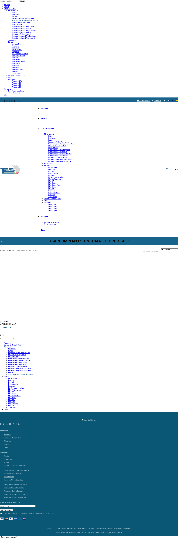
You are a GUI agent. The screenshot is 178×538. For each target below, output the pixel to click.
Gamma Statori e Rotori (16, 75)
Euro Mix (15, 48)
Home (3, 250)
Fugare (14, 17)
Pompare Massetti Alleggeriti (23, 26)
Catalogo (11, 79)
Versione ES (16, 85)
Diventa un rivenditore (16, 91)
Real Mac (15, 67)
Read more (7, 327)
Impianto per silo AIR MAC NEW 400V (8, 323)
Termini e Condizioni (76, 533)
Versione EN (16, 83)
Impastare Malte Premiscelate (23, 18)
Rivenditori (8, 89)
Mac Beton (16, 60)
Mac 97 (15, 58)
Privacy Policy (61, 533)
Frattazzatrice (17, 50)
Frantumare (16, 15)
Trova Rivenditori (14, 93)
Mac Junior (16, 64)
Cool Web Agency (98, 533)
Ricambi (11, 42)
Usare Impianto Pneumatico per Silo (25, 20)
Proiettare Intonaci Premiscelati (23, 38)
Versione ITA (17, 81)
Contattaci (157, 101)
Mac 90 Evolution (18, 56)
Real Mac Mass (18, 69)
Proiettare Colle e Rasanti (21, 34)
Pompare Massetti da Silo (21, 28)
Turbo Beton (16, 73)
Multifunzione (17, 24)
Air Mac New (17, 44)
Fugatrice (15, 52)
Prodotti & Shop (10, 9)
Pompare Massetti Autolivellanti (24, 30)
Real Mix (15, 71)
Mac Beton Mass (18, 62)
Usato (10, 77)
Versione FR (16, 87)
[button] (8, 537)
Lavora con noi (144, 101)
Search (22, 1)
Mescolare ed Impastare (21, 22)
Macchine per (13, 11)
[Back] (2, 241)
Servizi (6, 7)
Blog (5, 95)
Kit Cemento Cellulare (20, 54)
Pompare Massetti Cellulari (22, 32)
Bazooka (15, 46)
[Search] (161, 169)
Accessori (12, 40)
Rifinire (14, 13)
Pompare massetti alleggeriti (18, 359)
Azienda (7, 5)
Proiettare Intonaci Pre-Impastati (24, 36)
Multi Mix (15, 65)
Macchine (11, 250)
